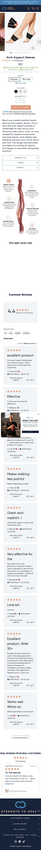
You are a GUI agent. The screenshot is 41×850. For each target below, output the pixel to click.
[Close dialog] (38, 414)
